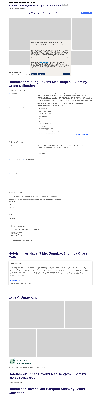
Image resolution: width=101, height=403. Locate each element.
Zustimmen (66, 74)
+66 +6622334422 (16, 238)
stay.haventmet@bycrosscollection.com (21, 240)
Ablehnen (34, 74)
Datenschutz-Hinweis (44, 62)
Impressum (33, 69)
